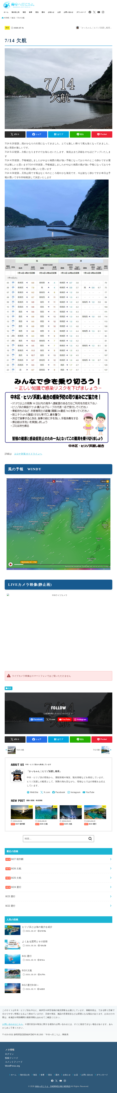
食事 (30, 12)
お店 (59, 12)
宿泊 (37, 12)
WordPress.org (12, 1066)
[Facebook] (90, 12)
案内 (43, 12)
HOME (6, 18)
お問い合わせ (68, 12)
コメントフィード (14, 1062)
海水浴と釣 (15, 12)
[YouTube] (98, 12)
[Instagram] (103, 12)
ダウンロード (81, 12)
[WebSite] (32, 792)
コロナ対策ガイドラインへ (28, 453)
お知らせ (51, 12)
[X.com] (94, 12)
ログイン (9, 1054)
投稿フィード (11, 1058)
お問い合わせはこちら (12, 1024)
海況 (24, 12)
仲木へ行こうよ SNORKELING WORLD (52, 1086)
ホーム (6, 12)
